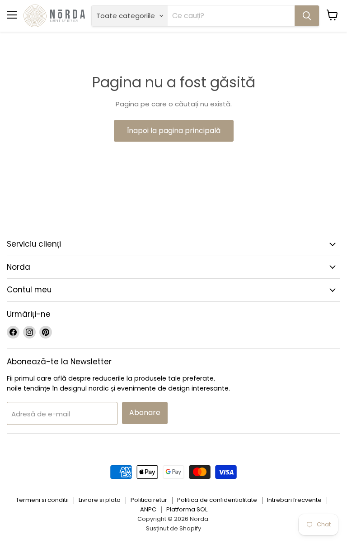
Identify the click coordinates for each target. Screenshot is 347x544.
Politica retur (149, 500)
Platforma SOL (186, 509)
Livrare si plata (100, 500)
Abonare (144, 412)
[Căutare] (307, 15)
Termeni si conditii (42, 500)
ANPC (148, 509)
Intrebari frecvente (294, 500)
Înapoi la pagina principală (173, 130)
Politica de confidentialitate (217, 500)
